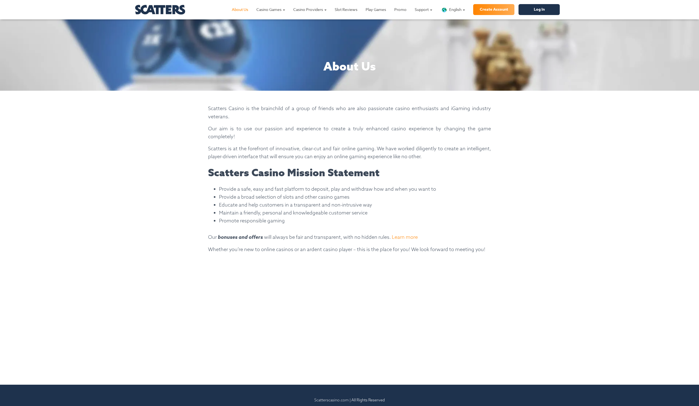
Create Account (494, 9)
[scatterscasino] (160, 9)
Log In (539, 9)
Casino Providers (308, 9)
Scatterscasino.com (331, 400)
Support (422, 9)
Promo (400, 9)
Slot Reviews (346, 9)
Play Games (376, 9)
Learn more (405, 237)
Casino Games (269, 9)
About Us (240, 9)
